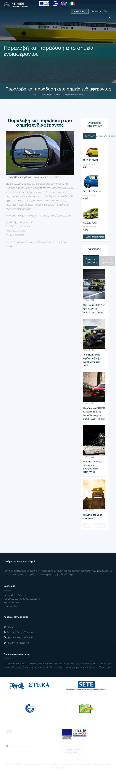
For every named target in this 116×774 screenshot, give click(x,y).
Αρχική (36, 95)
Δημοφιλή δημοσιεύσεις (107, 261)
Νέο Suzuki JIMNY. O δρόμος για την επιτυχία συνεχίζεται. (94, 308)
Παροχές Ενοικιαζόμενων (20, 632)
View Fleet (79, 11)
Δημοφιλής (101, 136)
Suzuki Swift (90, 160)
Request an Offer (99, 11)
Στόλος (10, 627)
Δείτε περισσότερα (95, 237)
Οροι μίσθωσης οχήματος (20, 637)
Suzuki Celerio (92, 191)
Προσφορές (89, 136)
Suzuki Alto (90, 222)
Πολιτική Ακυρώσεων (18, 642)
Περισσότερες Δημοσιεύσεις (95, 525)
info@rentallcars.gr (13, 606)
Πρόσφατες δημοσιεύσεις (91, 261)
